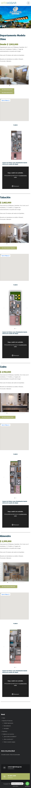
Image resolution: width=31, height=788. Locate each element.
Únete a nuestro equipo (9, 742)
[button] (8, 85)
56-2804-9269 (12, 775)
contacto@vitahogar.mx (15, 767)
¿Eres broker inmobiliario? (10, 736)
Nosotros (4, 731)
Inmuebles (6, 728)
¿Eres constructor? (8, 739)
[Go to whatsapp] (27, 783)
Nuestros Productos (7, 720)
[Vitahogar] (9, 3)
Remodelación (7, 726)
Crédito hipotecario (8, 723)
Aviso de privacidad (15, 754)
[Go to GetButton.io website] (27, 786)
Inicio (3, 718)
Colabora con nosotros (8, 734)
